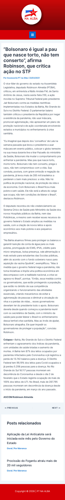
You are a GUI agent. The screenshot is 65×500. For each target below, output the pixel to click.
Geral (9, 448)
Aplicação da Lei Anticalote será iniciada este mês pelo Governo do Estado (31, 438)
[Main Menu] (32, 34)
